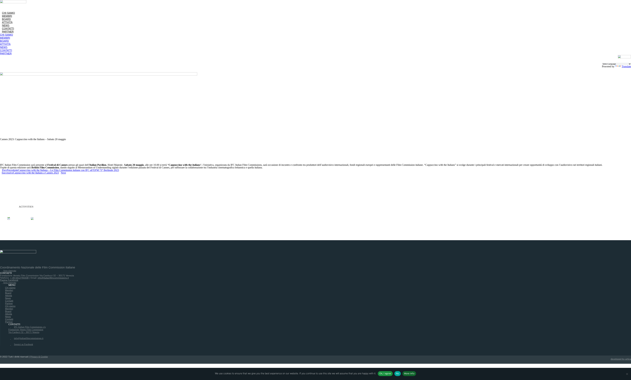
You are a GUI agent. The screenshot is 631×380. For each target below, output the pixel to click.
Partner (8, 31)
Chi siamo (8, 13)
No (397, 373)
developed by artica (621, 359)
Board (6, 19)
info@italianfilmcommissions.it (53, 277)
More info (409, 373)
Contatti (8, 28)
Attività (7, 22)
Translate (626, 66)
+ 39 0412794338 (19, 277)
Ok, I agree (385, 373)
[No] (627, 374)
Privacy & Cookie (39, 356)
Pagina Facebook (9, 280)
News (5, 25)
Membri (7, 16)
